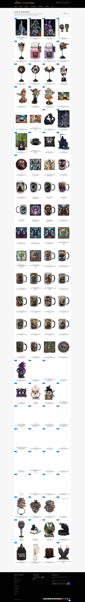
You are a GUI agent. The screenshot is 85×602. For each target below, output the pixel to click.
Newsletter (16, 585)
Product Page (16, 588)
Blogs (15, 578)
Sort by (65, 12)
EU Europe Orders (17, 582)
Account (69, 6)
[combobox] (62, 3)
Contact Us (16, 581)
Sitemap (15, 594)
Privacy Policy (16, 591)
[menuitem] (16, 6)
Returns (15, 592)
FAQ (14, 584)
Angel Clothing (18, 599)
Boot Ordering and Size (17, 579)
